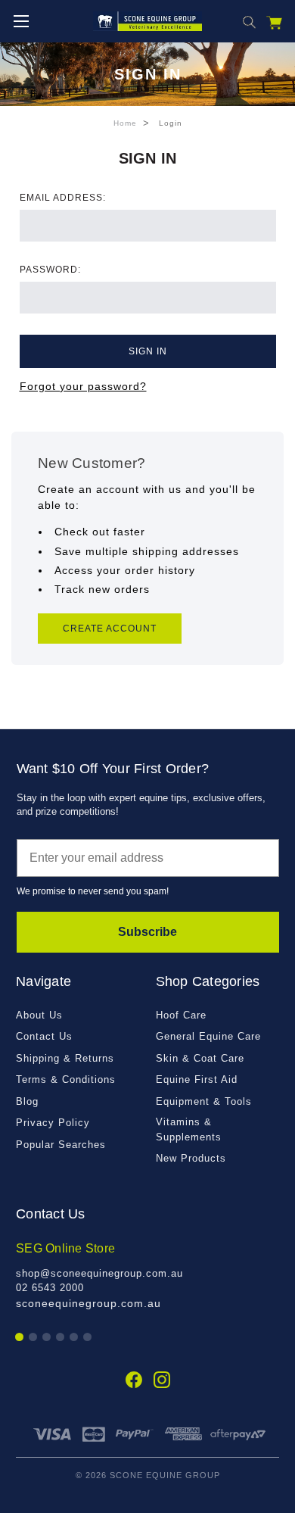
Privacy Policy (53, 1122)
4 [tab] (61, 1338)
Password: (50, 269)
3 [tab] (47, 1338)
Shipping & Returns (65, 1058)
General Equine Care (208, 1036)
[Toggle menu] (21, 21)
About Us (39, 1015)
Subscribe (147, 931)
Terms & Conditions (66, 1079)
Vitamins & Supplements (189, 1129)
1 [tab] (20, 1338)
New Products (191, 1158)
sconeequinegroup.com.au (88, 1303)
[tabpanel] (147, 1276)
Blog (27, 1101)
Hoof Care (181, 1015)
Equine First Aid (197, 1079)
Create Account (110, 628)
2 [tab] (34, 1338)
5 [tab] (74, 1338)
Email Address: (63, 197)
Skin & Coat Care (200, 1058)
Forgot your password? (83, 386)
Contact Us (44, 1036)
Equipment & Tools (204, 1101)
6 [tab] (88, 1338)
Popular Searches (61, 1144)
